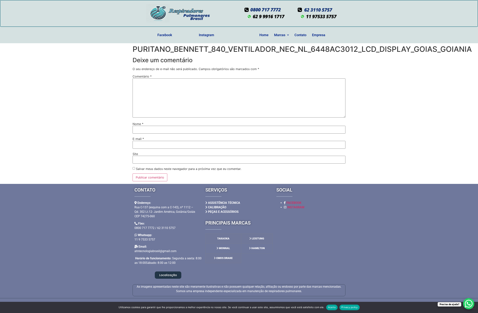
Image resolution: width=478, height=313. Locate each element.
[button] (281, 35)
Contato (300, 35)
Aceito (332, 307)
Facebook (164, 35)
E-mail (138, 138)
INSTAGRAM (295, 207)
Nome (138, 123)
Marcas (279, 35)
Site (135, 153)
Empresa (318, 35)
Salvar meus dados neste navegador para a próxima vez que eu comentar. (188, 168)
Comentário (142, 76)
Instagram (206, 35)
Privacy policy (349, 307)
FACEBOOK (293, 203)
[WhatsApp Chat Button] (468, 303)
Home (264, 35)
